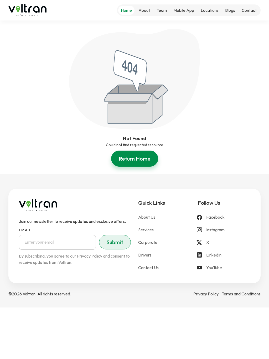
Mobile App (183, 10)
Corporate (147, 242)
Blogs (230, 10)
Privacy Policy (206, 293)
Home (126, 10)
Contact (249, 10)
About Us (146, 217)
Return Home (135, 158)
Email (25, 230)
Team (162, 10)
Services (146, 229)
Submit (115, 242)
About (144, 10)
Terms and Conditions (241, 293)
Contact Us (148, 267)
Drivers (145, 255)
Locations (210, 10)
